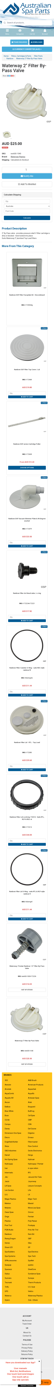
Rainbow (8, 1234)
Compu (8, 1124)
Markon (8, 1203)
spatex (30, 1265)
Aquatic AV (9, 1098)
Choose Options (27, 468)
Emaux (31, 1137)
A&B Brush (32, 1080)
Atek (30, 1102)
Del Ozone (32, 1129)
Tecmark (8, 1283)
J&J (6, 1177)
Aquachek (32, 1089)
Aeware (8, 1085)
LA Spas (8, 1186)
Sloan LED (9, 1247)
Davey (7, 1129)
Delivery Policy (27, 1351)
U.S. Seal (31, 1287)
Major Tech (32, 1199)
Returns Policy (27, 1354)
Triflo (7, 1287)
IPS (29, 1173)
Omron (31, 1212)
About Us (27, 1332)
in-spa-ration (33, 1168)
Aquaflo (31, 1093)
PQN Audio (9, 1230)
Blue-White (9, 1111)
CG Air (7, 1120)
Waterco (8, 1296)
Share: (5, 76)
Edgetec (31, 1133)
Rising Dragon (10, 1239)
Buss (7, 1115)
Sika (29, 1243)
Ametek (8, 1089)
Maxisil (30, 1203)
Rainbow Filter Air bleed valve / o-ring (27, 593)
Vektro (30, 1291)
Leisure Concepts (35, 1186)
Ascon (7, 1102)
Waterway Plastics (18, 157)
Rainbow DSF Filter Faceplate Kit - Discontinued (27, 295)
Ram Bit (31, 1234)
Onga (7, 1217)
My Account (27, 1321)
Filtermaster (33, 1142)
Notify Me (28, 176)
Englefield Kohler (11, 1142)
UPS (6, 1291)
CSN (29, 1124)
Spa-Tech (32, 1256)
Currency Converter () (27, 49)
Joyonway (32, 1181)
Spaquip (8, 1265)
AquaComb (9, 1093)
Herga (30, 1155)
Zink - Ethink (33, 1300)
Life (29, 1190)
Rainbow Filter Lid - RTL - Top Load (27, 742)
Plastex (8, 1221)
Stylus (7, 1274)
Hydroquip (9, 1164)
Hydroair (31, 1159)
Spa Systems (10, 1256)
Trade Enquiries (20, 42)
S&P (29, 1239)
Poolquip (31, 1225)
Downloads (37, 42)
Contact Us (27, 1336)
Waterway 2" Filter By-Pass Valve (27, 1041)
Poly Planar (32, 1221)
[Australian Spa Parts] (27, 9)
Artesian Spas (33, 1098)
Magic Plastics (10, 1199)
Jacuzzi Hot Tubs (35, 1177)
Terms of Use (27, 1345)
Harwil (7, 1155)
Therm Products (34, 1283)
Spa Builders (10, 1252)
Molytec (8, 1208)
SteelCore (32, 1269)
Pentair (31, 1217)
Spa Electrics (33, 1252)
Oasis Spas (9, 1212)
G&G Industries (10, 1151)
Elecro (7, 1137)
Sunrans (8, 1278)
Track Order (27, 1324)
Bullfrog (31, 1111)
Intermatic (9, 1173)
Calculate (27, 218)
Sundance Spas (34, 1274)
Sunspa (31, 1278)
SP (29, 1247)
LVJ (6, 1195)
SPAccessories (11, 1261)
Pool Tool (8, 1225)
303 (6, 1080)
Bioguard (31, 1107)
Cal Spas (31, 1115)
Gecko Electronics (35, 1151)
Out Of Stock (27, 990)
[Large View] (7, 135)
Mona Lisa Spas (34, 1208)
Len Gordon (9, 1190)
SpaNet (31, 1261)
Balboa (7, 1107)
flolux (7, 1146)
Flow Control (33, 1146)
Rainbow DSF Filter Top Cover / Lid (27, 369)
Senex (7, 1243)
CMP (30, 1120)
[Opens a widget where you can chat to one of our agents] (44, 1382)
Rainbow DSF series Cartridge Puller (27, 444)
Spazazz (8, 1269)
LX (29, 1195)
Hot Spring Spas (11, 1159)
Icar (6, 1168)
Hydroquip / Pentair (35, 1164)
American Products (35, 1085)
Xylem (7, 1300)
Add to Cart (27, 397)
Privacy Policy (27, 1348)
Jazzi (7, 1181)
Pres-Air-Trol (33, 1230)
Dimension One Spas (13, 1133)
